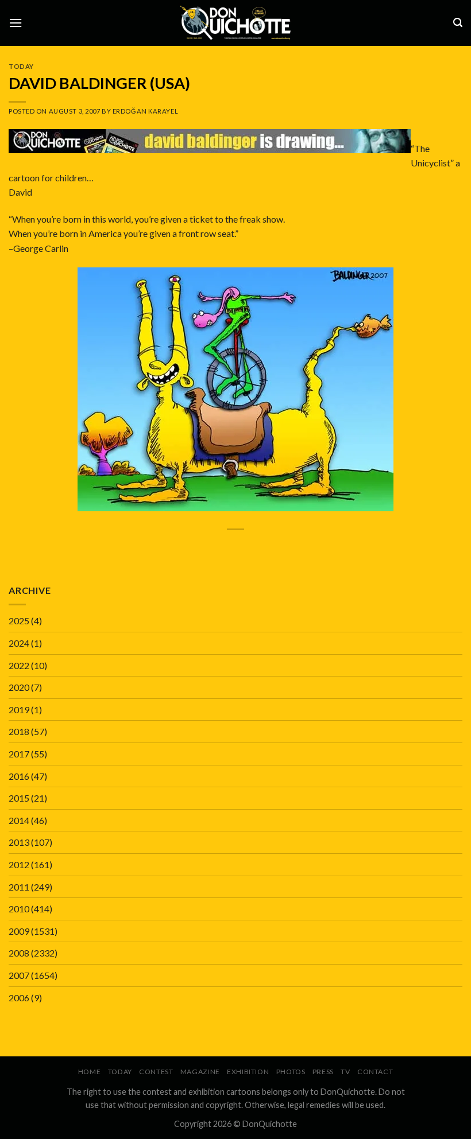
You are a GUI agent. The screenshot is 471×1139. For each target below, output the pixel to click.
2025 (19, 620)
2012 (19, 864)
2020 (19, 687)
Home (89, 1071)
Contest (156, 1071)
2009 (19, 931)
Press (323, 1071)
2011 (19, 886)
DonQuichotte (269, 1124)
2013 (19, 842)
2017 (19, 753)
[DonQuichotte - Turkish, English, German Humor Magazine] (235, 22)
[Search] (457, 22)
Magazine (200, 1071)
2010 (19, 908)
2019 (19, 709)
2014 (19, 820)
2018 (19, 731)
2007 (19, 975)
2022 (19, 665)
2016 (19, 776)
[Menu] (15, 23)
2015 (19, 797)
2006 (19, 997)
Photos (291, 1071)
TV (345, 1071)
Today (21, 66)
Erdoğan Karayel (145, 111)
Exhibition (248, 1071)
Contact (375, 1071)
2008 (19, 952)
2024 (19, 642)
